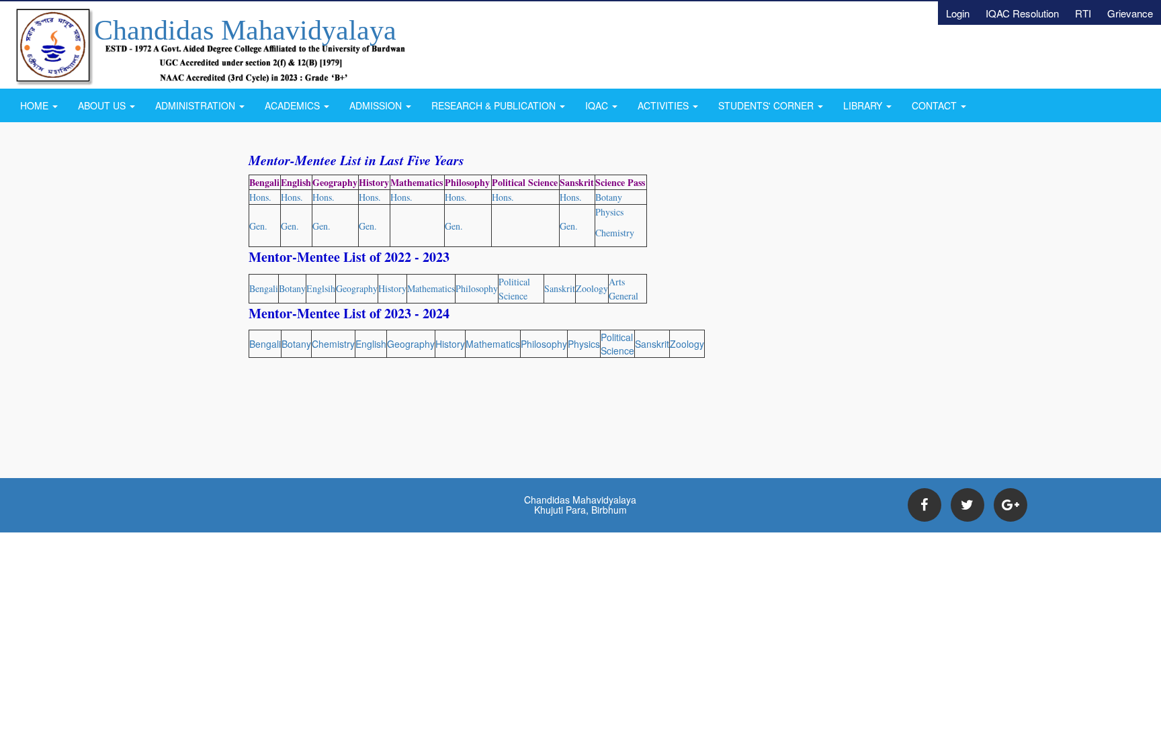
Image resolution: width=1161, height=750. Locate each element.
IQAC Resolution (1022, 13)
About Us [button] (103, 105)
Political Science (617, 343)
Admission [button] (376, 105)
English (370, 343)
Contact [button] (935, 105)
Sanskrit (559, 288)
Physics (584, 343)
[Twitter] (967, 505)
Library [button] (864, 105)
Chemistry (333, 343)
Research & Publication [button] (494, 105)
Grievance (1130, 13)
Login (958, 13)
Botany (292, 288)
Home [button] (35, 105)
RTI (1083, 13)
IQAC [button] (598, 105)
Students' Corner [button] (767, 105)
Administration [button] (196, 105)
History (392, 288)
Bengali (263, 288)
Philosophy (477, 288)
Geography (357, 288)
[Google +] (1010, 505)
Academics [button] (293, 105)
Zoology (592, 288)
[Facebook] (924, 505)
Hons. (323, 197)
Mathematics (431, 288)
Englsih (320, 288)
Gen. (321, 226)
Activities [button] (664, 105)
